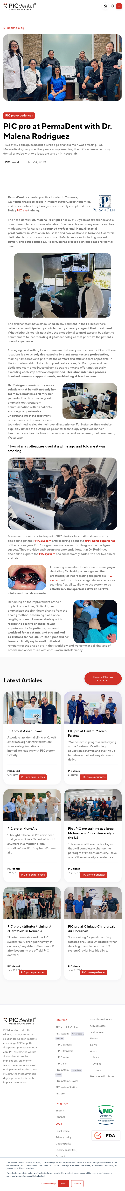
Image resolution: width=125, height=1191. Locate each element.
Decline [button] (77, 1183)
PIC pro (22, 210)
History (95, 1070)
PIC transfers (64, 1051)
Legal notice (63, 1131)
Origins (95, 1063)
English (60, 1110)
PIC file (61, 1063)
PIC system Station (66, 1087)
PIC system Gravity (67, 1081)
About (93, 1051)
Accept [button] (63, 1183)
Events (94, 1038)
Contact (60, 1156)
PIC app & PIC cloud (67, 1027)
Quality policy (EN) (66, 1150)
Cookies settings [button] (49, 1183)
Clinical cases (98, 1026)
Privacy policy (63, 1137)
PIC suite (62, 1057)
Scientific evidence (101, 1019)
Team (94, 1057)
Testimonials (97, 1032)
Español (60, 1117)
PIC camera (64, 1044)
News (93, 1044)
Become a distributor (102, 1076)
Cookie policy (63, 1143)
